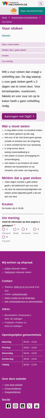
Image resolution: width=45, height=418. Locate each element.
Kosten (5, 55)
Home (4, 18)
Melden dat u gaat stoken (14, 50)
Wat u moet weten (10, 44)
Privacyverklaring (13, 388)
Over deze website (13, 385)
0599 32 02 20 (21, 287)
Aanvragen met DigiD (17, 116)
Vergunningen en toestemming (24, 18)
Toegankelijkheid (13, 392)
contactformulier (19, 294)
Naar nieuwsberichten (32, 11)
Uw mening (7, 61)
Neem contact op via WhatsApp (20, 298)
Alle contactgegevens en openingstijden (24, 301)
